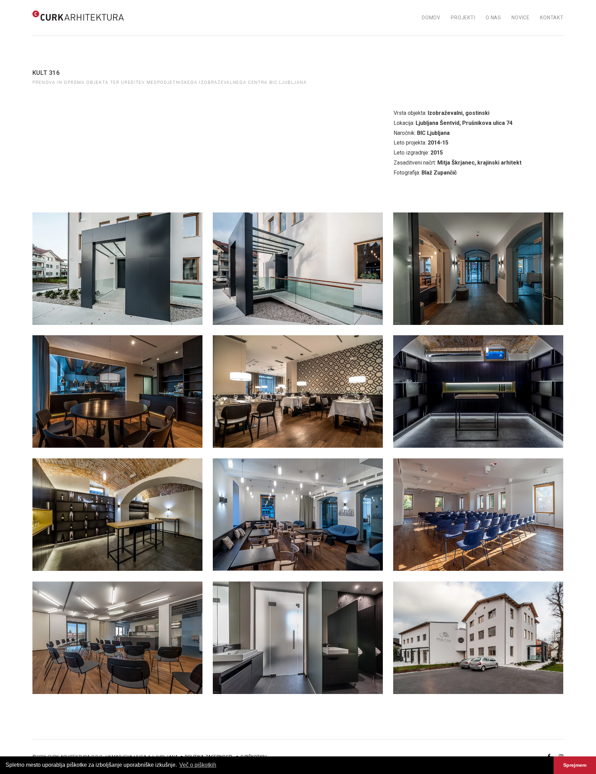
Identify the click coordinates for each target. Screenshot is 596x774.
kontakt (552, 17)
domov (431, 17)
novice (520, 17)
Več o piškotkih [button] (197, 765)
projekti (463, 17)
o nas (493, 17)
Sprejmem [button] (574, 765)
